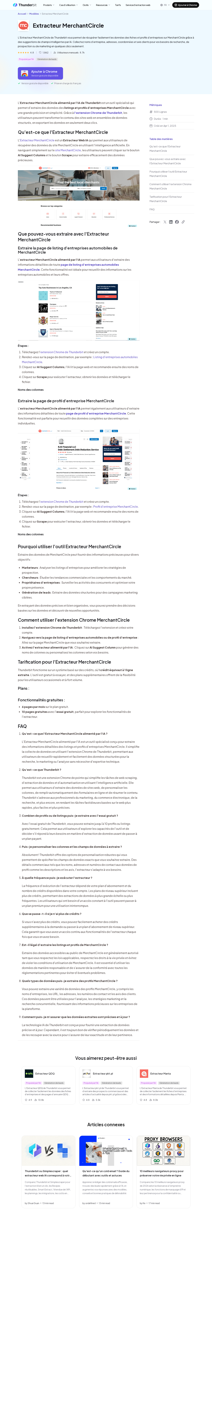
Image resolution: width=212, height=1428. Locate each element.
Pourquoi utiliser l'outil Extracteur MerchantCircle (69, 546)
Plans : (23, 688)
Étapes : (23, 345)
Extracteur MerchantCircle (37, 140)
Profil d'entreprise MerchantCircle (115, 506)
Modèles (34, 13)
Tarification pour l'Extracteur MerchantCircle (64, 662)
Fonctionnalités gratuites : (41, 699)
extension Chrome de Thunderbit (61, 352)
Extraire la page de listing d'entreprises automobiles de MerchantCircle (68, 250)
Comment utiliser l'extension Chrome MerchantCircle (74, 620)
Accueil (22, 13)
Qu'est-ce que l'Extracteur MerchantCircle (63, 132)
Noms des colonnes (31, 389)
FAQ (22, 726)
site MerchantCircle (68, 150)
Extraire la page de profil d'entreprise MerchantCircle (66, 400)
